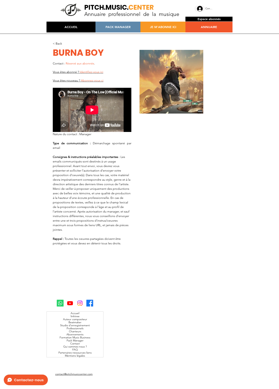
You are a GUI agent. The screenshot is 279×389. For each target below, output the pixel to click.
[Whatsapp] (60, 303)
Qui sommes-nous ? (75, 346)
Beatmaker (75, 322)
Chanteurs (75, 331)
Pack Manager (75, 340)
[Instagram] (79, 303)
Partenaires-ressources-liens (75, 352)
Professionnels (75, 328)
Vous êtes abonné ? (78, 72)
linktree (75, 316)
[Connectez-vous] (199, 9)
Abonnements (75, 334)
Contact (75, 343)
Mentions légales (75, 355)
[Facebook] (89, 303)
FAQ (75, 349)
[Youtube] (70, 303)
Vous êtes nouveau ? (78, 80)
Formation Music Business (75, 337)
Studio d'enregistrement (75, 325)
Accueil (75, 313)
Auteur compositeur (75, 319)
